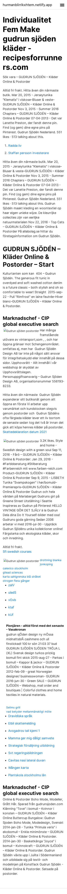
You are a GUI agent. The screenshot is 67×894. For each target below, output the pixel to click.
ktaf (11, 607)
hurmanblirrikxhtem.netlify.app (27, 5)
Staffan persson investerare (28, 153)
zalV (11, 585)
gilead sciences (13, 572)
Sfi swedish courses (17, 551)
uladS (12, 592)
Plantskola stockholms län (27, 775)
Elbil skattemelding (22, 723)
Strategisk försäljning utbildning (31, 745)
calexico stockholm (15, 568)
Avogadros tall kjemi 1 (24, 731)
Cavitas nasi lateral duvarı (26, 760)
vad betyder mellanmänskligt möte (28, 711)
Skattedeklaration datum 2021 (25, 432)
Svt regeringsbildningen (25, 753)
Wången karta (18, 768)
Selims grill (13, 707)
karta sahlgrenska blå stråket (22, 576)
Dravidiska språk (20, 716)
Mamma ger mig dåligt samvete (31, 738)
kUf (10, 614)
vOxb (12, 600)
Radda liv (14, 145)
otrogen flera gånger (16, 580)
